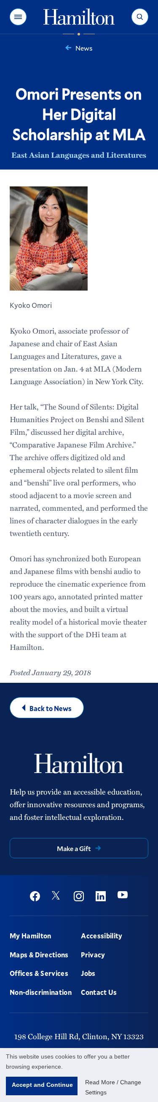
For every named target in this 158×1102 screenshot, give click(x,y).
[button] (18, 16)
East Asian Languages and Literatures (78, 154)
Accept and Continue (42, 1084)
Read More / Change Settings (113, 1087)
